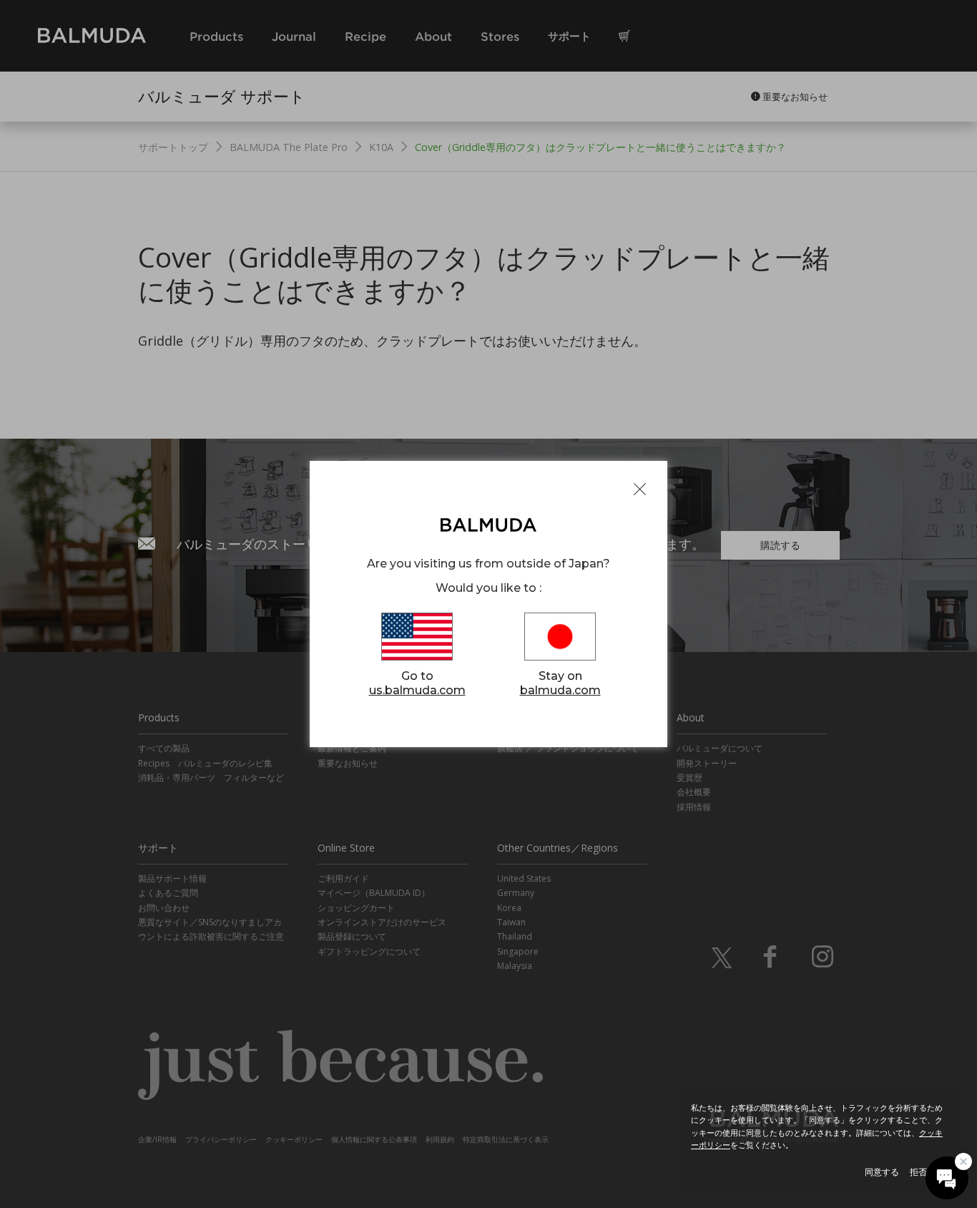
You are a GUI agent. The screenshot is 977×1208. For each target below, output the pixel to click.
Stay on (560, 682)
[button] (947, 1177)
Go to (417, 682)
